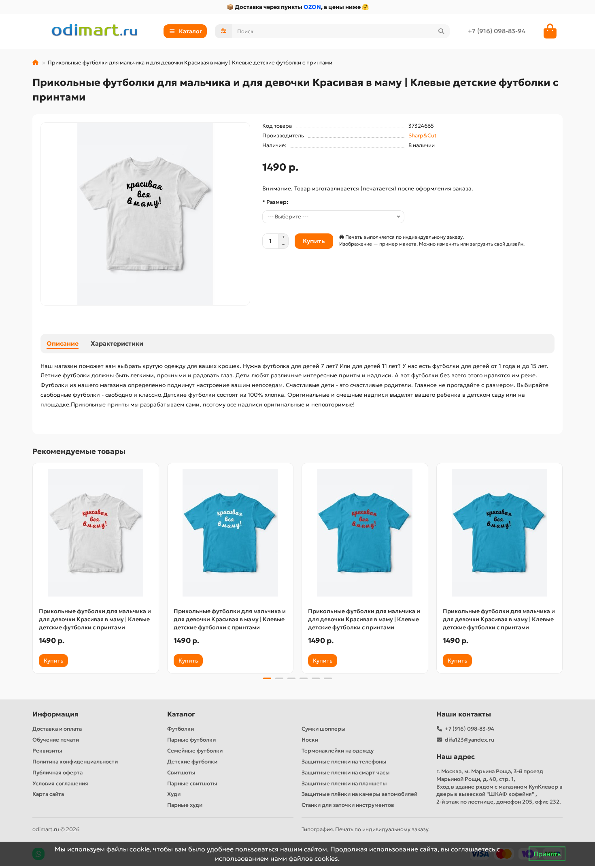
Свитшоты (181, 772)
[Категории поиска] (223, 31)
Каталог (181, 714)
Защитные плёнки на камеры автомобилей (359, 794)
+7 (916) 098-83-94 (496, 31)
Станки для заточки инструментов (348, 805)
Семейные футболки (195, 750)
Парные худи (184, 805)
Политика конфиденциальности (75, 761)
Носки (310, 739)
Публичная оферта (57, 772)
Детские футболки (192, 761)
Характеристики (117, 343)
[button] (33, 567)
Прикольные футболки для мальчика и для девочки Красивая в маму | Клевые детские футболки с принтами (95, 619)
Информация (55, 714)
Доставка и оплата (57, 728)
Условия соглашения (60, 783)
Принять (547, 854)
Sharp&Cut (422, 135)
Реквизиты (47, 750)
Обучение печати (55, 739)
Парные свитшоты (192, 783)
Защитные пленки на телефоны (344, 761)
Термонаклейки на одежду (338, 750)
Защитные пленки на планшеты (344, 783)
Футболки (180, 728)
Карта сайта (48, 794)
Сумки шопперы (324, 728)
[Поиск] (441, 31)
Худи (174, 794)
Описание (63, 343)
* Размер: (275, 202)
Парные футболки (191, 739)
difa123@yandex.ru (469, 739)
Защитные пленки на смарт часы (346, 772)
